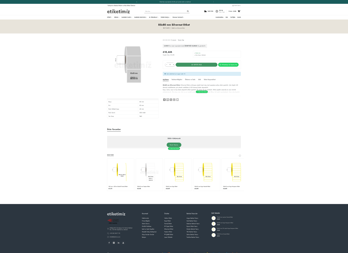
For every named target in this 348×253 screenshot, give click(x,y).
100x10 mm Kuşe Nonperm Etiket (231, 186)
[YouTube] (123, 243)
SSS (199, 80)
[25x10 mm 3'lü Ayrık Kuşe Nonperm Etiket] (214, 229)
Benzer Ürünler (110, 155)
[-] (166, 64)
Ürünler (166, 213)
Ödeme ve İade (190, 80)
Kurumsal (145, 213)
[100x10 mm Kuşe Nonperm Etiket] (235, 172)
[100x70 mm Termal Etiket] (214, 235)
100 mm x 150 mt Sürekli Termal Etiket (118, 186)
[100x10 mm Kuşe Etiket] (178, 172)
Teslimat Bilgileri (177, 80)
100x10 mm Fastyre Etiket (143, 186)
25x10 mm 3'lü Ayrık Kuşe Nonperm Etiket (227, 228)
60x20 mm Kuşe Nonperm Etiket (225, 223)
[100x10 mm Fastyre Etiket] (149, 172)
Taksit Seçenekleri (210, 80)
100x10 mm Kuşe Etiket (171, 186)
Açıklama (166, 80)
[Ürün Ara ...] (188, 11)
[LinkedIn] (119, 243)
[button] (137, 2)
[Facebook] (109, 243)
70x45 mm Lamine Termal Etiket (225, 217)
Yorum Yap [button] (181, 40)
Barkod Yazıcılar (192, 213)
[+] (173, 64)
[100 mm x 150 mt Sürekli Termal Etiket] (120, 172)
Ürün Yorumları (114, 129)
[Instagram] (114, 243)
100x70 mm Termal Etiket (223, 234)
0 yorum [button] (173, 40)
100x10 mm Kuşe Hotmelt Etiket (202, 186)
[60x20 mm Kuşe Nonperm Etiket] (214, 224)
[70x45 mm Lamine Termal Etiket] (214, 218)
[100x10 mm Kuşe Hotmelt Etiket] (206, 172)
